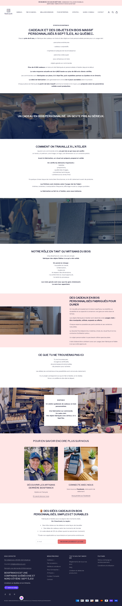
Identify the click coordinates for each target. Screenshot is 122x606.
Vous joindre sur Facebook (81, 496)
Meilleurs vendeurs (46, 12)
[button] (21, 598)
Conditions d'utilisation (106, 565)
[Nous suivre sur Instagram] (10, 594)
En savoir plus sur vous (41, 496)
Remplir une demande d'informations (17, 568)
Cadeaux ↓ (19, 12)
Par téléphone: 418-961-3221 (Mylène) (17, 560)
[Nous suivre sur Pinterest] (14, 594)
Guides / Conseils (88, 12)
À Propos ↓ (75, 12)
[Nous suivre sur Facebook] (5, 594)
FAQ (70, 567)
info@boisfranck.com (17, 564)
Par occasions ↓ (31, 12)
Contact (101, 12)
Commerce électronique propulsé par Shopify (36, 600)
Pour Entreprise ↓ (63, 12)
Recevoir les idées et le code (71, 542)
